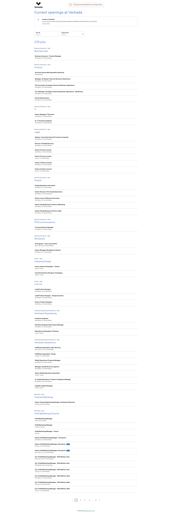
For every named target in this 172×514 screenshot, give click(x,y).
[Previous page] (72, 500)
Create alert (46, 23)
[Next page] (99, 500)
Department (65, 32)
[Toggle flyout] (83, 34)
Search (38, 32)
